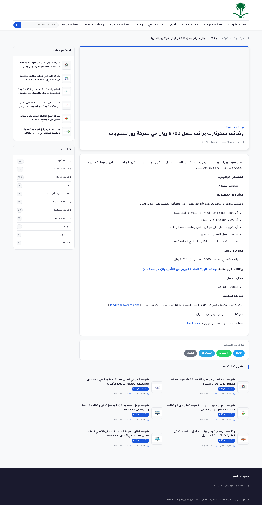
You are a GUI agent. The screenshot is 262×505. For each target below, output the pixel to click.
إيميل (190, 353)
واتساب (224, 353)
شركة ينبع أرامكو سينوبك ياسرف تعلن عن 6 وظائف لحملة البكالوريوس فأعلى (40, 120)
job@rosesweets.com (124, 305)
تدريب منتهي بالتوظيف (149, 25)
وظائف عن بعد (69, 25)
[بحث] (17, 25)
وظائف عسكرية (120, 25)
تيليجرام (206, 353)
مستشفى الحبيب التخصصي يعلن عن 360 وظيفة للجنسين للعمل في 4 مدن (39, 106)
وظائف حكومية (213, 25)
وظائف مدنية (190, 25)
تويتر (239, 353)
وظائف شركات (237, 25)
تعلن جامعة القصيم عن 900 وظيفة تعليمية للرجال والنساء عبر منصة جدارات (39, 93)
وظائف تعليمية (94, 25)
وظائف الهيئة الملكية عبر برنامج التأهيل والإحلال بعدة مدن (180, 269)
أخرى (173, 25)
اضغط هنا (193, 323)
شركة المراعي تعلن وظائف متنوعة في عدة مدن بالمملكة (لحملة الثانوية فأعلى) (39, 80)
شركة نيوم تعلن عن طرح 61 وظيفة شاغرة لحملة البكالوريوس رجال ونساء (40, 66)
